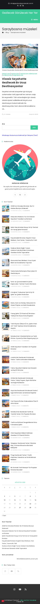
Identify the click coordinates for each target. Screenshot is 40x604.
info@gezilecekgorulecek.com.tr (21, 3)
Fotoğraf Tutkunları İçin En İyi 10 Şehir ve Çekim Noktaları (22, 293)
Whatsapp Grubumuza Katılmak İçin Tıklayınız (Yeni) (20, 135)
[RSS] (23, 6)
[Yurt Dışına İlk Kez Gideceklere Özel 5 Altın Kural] (5, 403)
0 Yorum (7, 114)
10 (4, 500)
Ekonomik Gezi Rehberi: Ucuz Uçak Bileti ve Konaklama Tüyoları (23, 261)
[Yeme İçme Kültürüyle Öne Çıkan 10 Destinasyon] (5, 273)
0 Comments (26, 210)
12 (15, 500)
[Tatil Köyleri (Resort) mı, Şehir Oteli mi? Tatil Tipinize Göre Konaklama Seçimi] (5, 327)
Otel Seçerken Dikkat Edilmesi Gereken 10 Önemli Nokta (22, 434)
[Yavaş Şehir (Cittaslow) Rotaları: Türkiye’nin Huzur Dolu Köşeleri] (5, 315)
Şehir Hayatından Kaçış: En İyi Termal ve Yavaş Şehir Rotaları (24, 228)
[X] (17, 6)
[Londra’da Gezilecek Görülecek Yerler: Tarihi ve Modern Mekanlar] (5, 359)
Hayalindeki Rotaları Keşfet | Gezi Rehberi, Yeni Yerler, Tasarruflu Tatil (24, 239)
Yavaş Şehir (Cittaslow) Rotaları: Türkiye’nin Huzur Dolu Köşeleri (23, 315)
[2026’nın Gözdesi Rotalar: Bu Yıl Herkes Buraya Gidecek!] (5, 208)
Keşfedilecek (18, 75)
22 (30, 504)
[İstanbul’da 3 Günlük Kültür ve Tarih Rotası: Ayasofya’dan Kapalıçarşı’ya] (5, 338)
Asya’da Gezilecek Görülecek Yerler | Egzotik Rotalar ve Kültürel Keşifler (24, 392)
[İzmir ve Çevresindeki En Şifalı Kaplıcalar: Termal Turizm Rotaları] (5, 284)
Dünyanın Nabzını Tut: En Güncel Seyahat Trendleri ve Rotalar (23, 218)
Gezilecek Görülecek (28, 74)
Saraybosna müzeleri (18, 32)
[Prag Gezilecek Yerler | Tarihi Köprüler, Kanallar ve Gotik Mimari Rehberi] (5, 458)
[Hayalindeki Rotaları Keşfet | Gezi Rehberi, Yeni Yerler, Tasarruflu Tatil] (5, 240)
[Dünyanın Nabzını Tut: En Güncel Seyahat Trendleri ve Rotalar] (5, 219)
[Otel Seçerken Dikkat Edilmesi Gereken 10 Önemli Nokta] (5, 435)
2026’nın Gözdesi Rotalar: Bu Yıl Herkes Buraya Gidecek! (22, 207)
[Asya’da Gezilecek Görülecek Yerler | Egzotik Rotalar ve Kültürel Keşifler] (5, 392)
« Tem (4, 516)
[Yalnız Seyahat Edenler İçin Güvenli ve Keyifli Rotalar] (5, 370)
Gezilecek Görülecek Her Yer (20, 13)
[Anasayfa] (3, 32)
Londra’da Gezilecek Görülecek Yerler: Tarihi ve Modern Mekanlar (23, 358)
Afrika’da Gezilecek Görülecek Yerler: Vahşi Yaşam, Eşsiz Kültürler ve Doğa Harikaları (23, 380)
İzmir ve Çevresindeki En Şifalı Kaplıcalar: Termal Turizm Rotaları (23, 283)
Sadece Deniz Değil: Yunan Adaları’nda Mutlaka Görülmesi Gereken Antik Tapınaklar (22, 250)
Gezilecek (15, 74)
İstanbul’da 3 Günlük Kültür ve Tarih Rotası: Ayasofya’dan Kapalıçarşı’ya (24, 337)
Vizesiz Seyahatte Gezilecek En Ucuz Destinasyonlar (14, 82)
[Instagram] (20, 6)
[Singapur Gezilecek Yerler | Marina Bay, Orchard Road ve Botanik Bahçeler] (5, 446)
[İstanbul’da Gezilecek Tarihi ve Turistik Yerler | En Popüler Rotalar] (5, 414)
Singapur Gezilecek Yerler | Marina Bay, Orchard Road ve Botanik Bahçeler (23, 445)
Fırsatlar (6, 74)
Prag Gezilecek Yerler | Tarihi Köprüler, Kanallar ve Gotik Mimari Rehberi (23, 457)
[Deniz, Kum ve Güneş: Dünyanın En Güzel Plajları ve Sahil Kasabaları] (5, 305)
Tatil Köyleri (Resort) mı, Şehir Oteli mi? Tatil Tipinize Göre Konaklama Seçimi (24, 326)
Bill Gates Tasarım (28, 600)
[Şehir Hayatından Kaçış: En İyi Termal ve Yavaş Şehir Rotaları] (5, 229)
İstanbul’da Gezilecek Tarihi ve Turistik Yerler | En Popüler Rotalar (23, 413)
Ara (3, 124)
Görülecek (7, 75)
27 (20, 507)
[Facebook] (20, 195)
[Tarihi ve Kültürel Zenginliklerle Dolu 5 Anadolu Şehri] (5, 424)
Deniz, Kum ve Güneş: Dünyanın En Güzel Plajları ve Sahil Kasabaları (23, 304)
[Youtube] (12, 571)
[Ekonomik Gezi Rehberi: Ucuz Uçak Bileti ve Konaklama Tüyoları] (5, 262)
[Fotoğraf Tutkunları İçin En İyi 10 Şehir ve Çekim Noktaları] (5, 294)
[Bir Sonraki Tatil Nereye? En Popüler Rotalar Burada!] (5, 469)
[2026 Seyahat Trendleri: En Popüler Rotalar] (5, 349)
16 (35, 500)
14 (25, 500)
